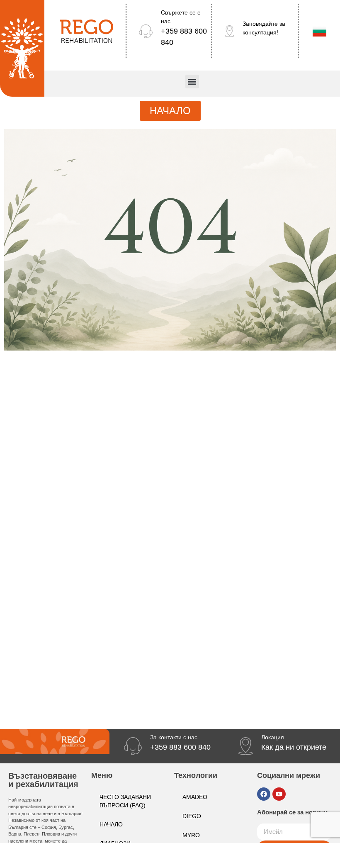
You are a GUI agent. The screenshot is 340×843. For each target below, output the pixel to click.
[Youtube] (279, 794)
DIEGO (191, 816)
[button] (192, 81)
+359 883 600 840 (180, 747)
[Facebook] (263, 794)
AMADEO (194, 797)
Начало (111, 824)
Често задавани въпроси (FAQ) (125, 801)
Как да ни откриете (293, 747)
